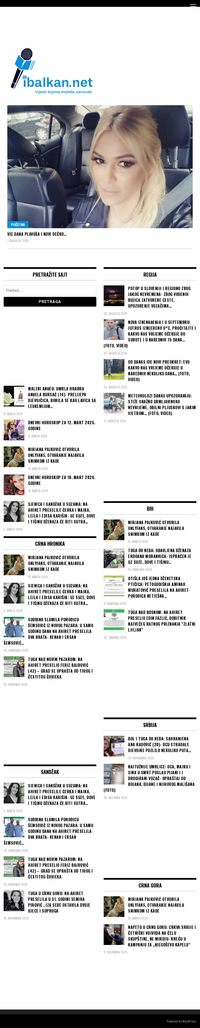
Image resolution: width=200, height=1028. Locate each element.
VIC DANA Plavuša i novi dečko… (37, 234)
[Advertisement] (92, 26)
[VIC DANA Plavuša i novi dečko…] (100, 166)
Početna (18, 224)
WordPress (189, 1021)
